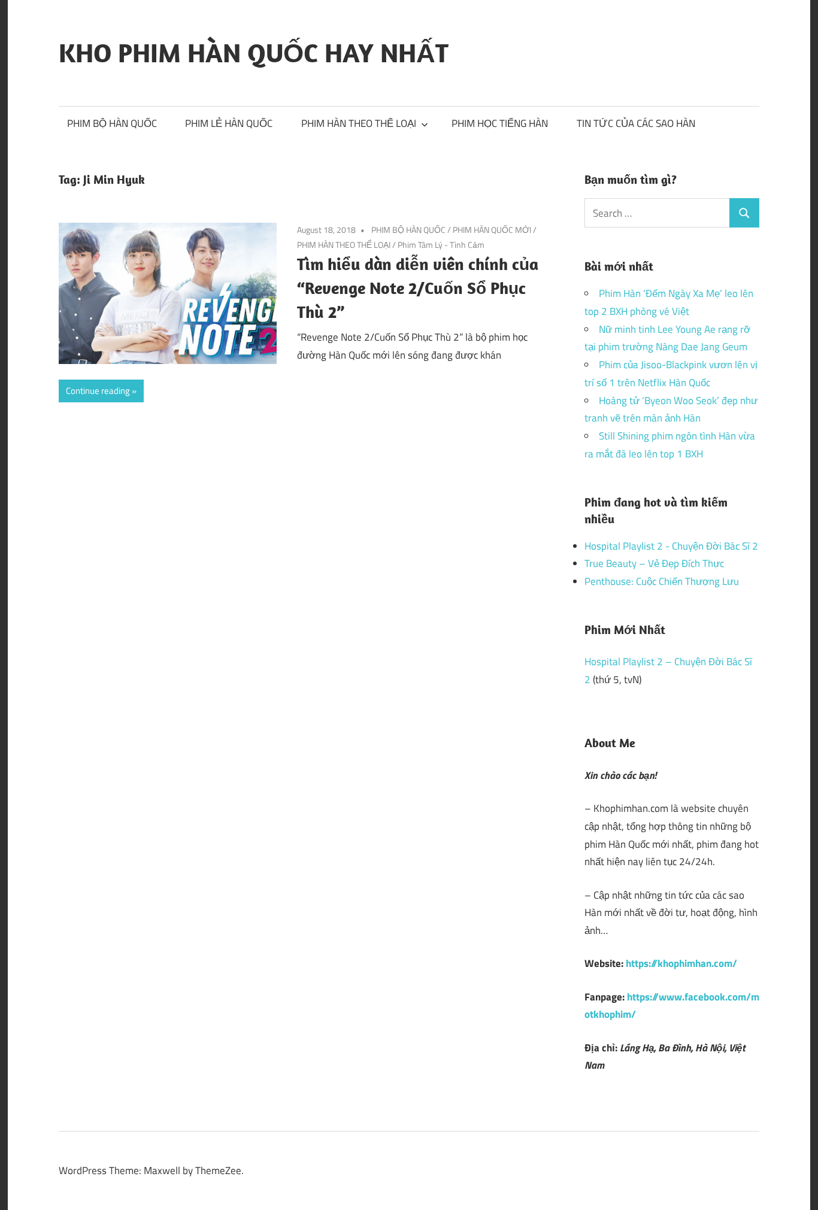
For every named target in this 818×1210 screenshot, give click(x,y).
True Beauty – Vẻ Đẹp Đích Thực (654, 563)
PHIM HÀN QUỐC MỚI (492, 229)
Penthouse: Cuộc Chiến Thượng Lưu (661, 581)
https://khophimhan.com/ (681, 963)
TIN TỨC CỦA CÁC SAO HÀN (636, 123)
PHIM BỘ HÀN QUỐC (112, 123)
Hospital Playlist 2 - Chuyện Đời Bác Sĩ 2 (671, 546)
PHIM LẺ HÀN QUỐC (228, 123)
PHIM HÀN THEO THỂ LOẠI (358, 123)
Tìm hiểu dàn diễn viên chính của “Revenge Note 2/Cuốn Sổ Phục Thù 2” (417, 287)
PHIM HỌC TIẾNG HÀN (500, 123)
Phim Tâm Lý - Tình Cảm (441, 244)
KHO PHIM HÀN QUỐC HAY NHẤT (254, 53)
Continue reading (98, 391)
